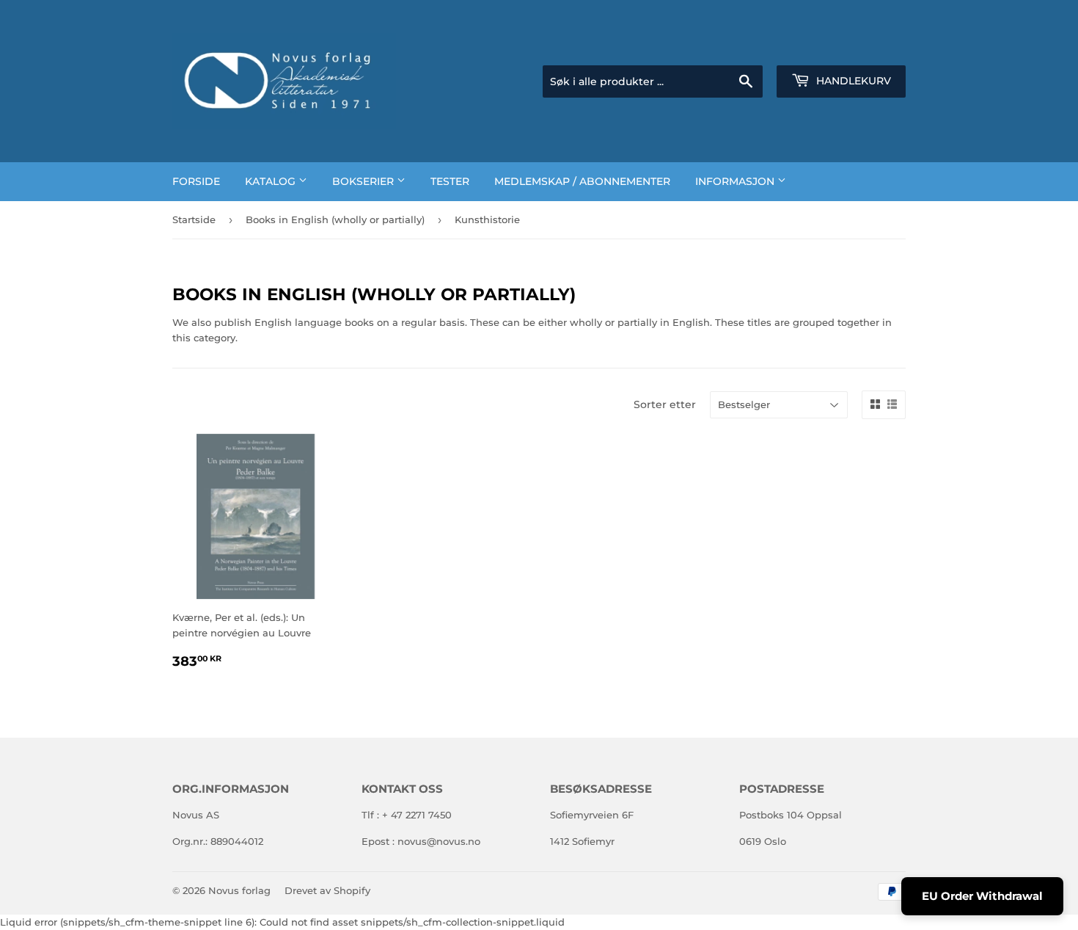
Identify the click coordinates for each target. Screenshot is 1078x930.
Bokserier (364, 181)
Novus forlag (239, 890)
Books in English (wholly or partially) (335, 219)
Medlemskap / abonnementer (582, 181)
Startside (194, 219)
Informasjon (736, 181)
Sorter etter (665, 404)
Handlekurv (852, 80)
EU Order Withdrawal (982, 896)
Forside (196, 181)
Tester (449, 181)
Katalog (271, 181)
